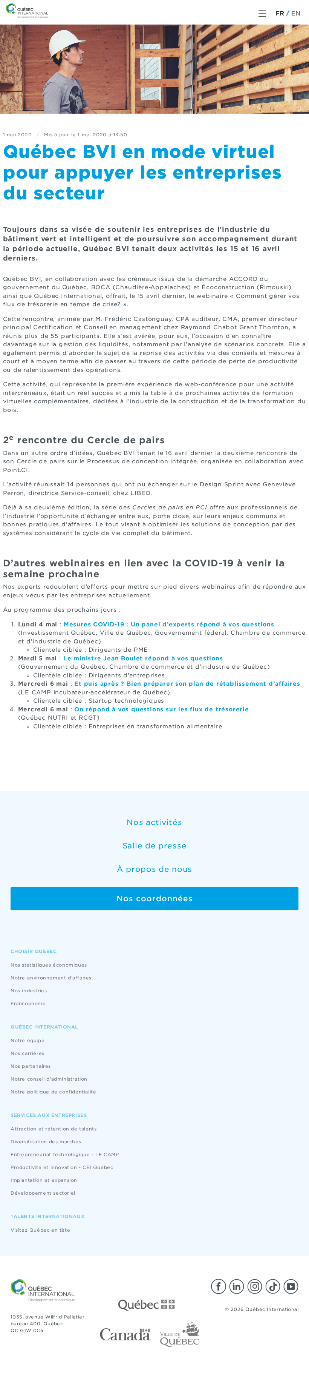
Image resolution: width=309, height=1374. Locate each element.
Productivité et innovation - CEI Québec (62, 1167)
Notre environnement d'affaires (51, 978)
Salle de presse (154, 845)
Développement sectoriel (43, 1193)
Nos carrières (27, 1053)
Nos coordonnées (154, 898)
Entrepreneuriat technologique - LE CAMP (65, 1154)
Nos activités (154, 822)
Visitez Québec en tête (40, 1230)
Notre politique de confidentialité (53, 1092)
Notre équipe (27, 1040)
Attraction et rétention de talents (53, 1129)
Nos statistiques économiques (49, 965)
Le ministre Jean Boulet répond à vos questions (143, 658)
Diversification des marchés (46, 1141)
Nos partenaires (31, 1066)
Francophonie (28, 1003)
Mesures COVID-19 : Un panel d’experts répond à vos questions (169, 624)
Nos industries (29, 990)
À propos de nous (154, 869)
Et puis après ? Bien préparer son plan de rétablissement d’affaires (187, 683)
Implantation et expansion (44, 1180)
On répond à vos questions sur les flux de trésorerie (161, 709)
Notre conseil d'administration (49, 1079)
